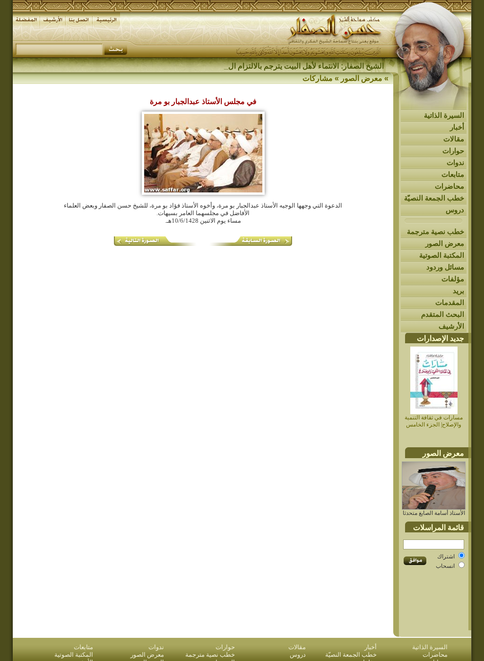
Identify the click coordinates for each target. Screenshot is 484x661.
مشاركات (317, 78)
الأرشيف (451, 326)
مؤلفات (452, 279)
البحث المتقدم (442, 314)
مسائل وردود (445, 267)
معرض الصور (444, 243)
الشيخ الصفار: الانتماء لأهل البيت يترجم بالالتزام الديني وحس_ (288, 66)
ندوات (455, 162)
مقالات (453, 139)
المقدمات (449, 302)
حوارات (453, 151)
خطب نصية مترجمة (435, 231)
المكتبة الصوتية (441, 255)
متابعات (452, 174)
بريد (458, 291)
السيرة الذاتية (444, 115)
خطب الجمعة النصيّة (434, 198)
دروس (455, 210)
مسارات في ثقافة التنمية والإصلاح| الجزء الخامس (434, 421)
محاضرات (449, 186)
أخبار (457, 127)
